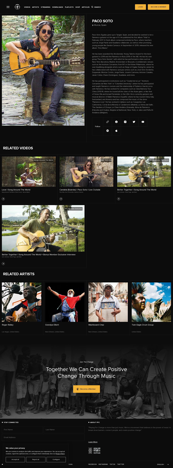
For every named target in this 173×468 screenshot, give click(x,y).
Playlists (69, 7)
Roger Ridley (7, 325)
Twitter (120, 464)
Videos (27, 7)
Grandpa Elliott (52, 325)
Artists (35, 7)
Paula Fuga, (128, 192)
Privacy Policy (60, 454)
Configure (56, 459)
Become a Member (88, 389)
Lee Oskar (134, 192)
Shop (77, 7)
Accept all (15, 459)
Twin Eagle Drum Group (143, 325)
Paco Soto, (62, 192)
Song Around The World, (8, 192)
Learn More (92, 442)
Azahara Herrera (78, 192)
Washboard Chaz (96, 325)
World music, (18, 192)
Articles (86, 7)
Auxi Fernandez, (69, 192)
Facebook (92, 464)
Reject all (35, 459)
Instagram (103, 464)
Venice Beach (26, 192)
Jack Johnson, (121, 192)
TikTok (112, 464)
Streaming (45, 7)
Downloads (57, 7)
